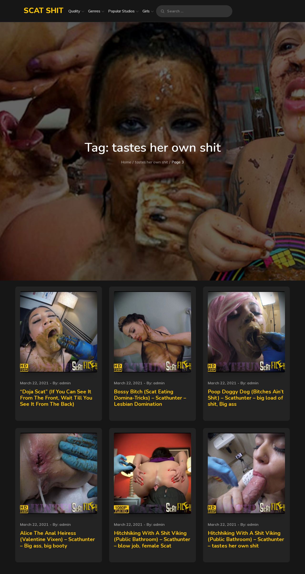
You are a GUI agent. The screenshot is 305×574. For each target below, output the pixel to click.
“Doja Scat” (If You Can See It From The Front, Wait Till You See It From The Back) (56, 398)
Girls (146, 11)
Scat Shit (43, 10)
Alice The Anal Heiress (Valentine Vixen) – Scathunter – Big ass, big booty (57, 539)
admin (65, 383)
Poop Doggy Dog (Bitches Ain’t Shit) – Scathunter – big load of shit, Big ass (246, 398)
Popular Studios (121, 11)
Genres (94, 11)
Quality (74, 11)
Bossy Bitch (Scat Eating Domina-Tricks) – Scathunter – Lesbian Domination (150, 398)
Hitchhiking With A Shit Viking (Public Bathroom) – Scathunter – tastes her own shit (246, 539)
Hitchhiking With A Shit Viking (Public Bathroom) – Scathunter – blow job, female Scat (152, 539)
